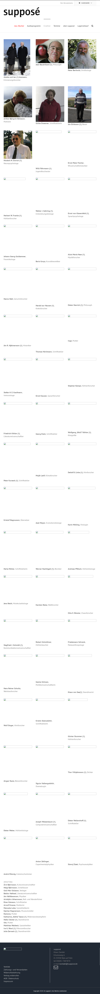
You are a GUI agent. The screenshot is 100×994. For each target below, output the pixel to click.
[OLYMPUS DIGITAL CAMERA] (16, 793)
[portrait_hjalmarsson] (18, 316)
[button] (92, 25)
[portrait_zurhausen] (50, 268)
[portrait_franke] (14, 178)
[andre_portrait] (18, 838)
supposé (57, 949)
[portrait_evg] (82, 178)
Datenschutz (14, 978)
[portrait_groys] (50, 225)
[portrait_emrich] (18, 131)
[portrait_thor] (82, 746)
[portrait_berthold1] (82, 40)
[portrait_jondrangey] (79, 87)
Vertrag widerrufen (11, 975)
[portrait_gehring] (50, 178)
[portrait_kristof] (18, 488)
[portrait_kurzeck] (17, 443)
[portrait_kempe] (82, 359)
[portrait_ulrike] (50, 87)
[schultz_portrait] (18, 655)
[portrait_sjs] (18, 620)
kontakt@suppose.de (68, 964)
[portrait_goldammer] (18, 225)
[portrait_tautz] (18, 746)
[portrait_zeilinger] (50, 838)
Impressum (8, 981)
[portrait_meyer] (50, 488)
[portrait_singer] (18, 699)
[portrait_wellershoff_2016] (82, 793)
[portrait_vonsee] (80, 655)
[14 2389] (50, 655)
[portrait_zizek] (82, 838)
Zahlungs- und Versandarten (15, 969)
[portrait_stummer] (78, 699)
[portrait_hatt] (18, 268)
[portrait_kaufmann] (18, 359)
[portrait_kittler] (18, 403)
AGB (5, 978)
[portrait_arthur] (18, 87)
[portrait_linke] (82, 443)
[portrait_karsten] (50, 576)
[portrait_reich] (18, 576)
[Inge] (82, 316)
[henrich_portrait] (82, 268)
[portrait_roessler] (80, 576)
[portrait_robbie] (50, 620)
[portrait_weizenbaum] (50, 793)
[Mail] (56, 967)
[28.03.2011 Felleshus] (50, 699)
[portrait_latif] (50, 443)
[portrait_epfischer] (82, 131)
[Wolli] (82, 403)
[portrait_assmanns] (17, 40)
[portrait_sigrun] (50, 746)
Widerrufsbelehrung (12, 972)
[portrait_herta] (17, 532)
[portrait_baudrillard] (50, 40)
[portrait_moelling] (81, 488)
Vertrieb (7, 966)
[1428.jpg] (78, 532)
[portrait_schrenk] (82, 620)
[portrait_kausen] (49, 359)
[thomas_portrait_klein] (50, 316)
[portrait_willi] (48, 131)
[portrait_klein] (50, 403)
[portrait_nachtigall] (49, 532)
